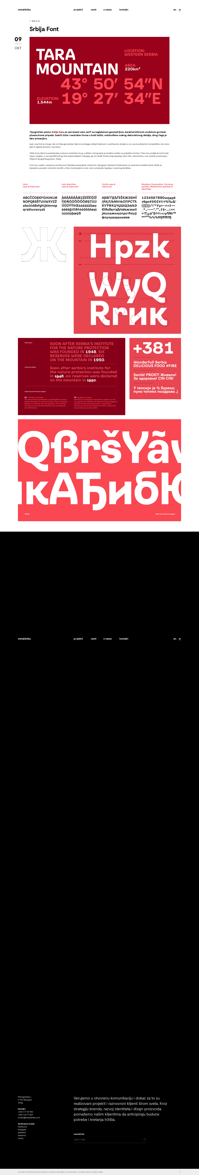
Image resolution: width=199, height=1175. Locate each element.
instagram (22, 1129)
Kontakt (124, 9)
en (174, 9)
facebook (22, 1126)
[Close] (180, 1172)
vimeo (20, 1138)
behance (22, 1135)
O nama (107, 9)
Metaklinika (24, 9)
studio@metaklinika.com (29, 1117)
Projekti (78, 9)
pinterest (22, 1132)
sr (180, 9)
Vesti (93, 9)
